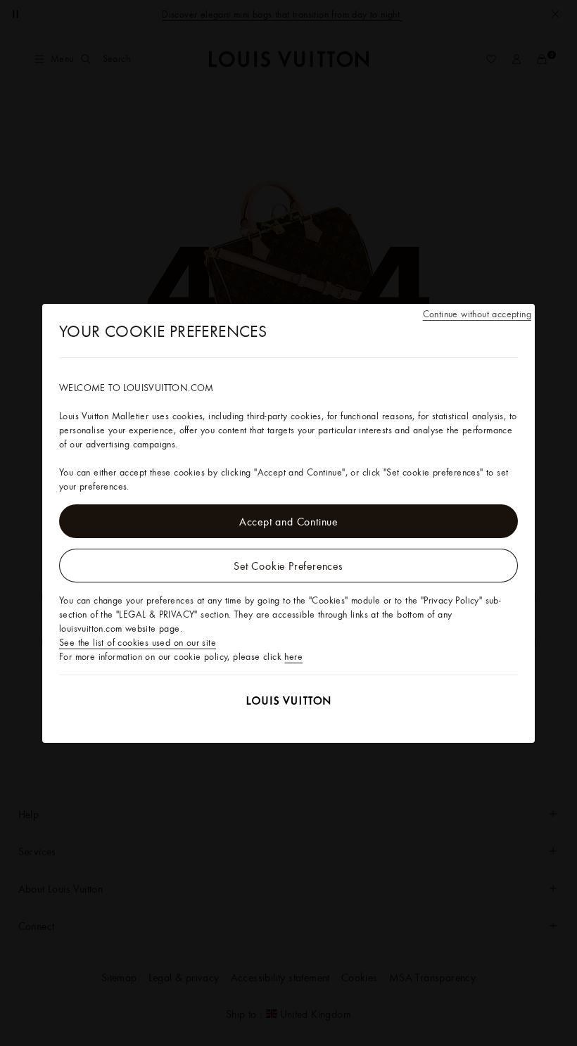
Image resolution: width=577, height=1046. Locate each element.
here (293, 656)
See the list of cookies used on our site (137, 642)
